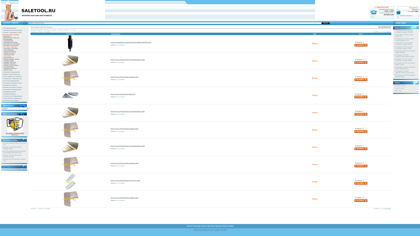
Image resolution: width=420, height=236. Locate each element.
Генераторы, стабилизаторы (12, 78)
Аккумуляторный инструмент (13, 30)
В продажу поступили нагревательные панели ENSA (404, 71)
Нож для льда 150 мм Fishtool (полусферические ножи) (128, 111)
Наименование (115, 34)
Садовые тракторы (10, 64)
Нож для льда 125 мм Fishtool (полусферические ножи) (128, 60)
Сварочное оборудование (11, 72)
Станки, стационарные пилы (12, 32)
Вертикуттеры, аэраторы (11, 38)
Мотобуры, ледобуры (10, 47)
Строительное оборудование (12, 96)
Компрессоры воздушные (11, 74)
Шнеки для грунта (9, 53)
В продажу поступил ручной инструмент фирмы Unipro (404, 47)
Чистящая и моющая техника (12, 83)
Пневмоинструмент (9, 92)
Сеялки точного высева (11, 65)
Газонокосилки (8, 41)
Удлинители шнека (10, 51)
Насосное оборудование (11, 81)
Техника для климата (10, 85)
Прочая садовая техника (11, 59)
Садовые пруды (9, 61)
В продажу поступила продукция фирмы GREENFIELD (405, 67)
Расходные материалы (10, 100)
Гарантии (403, 2)
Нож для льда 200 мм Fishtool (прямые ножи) (124, 163)
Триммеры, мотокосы (10, 68)
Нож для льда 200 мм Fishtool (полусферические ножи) (128, 146)
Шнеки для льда (9, 54)
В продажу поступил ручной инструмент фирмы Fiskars (404, 43)
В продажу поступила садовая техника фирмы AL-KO (404, 39)
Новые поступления (10, 114)
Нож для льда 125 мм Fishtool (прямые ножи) (124, 77)
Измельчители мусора (11, 42)
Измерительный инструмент (12, 87)
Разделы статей (400, 85)
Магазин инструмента (36, 29)
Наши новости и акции (403, 28)
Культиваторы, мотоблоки (12, 44)
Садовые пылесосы (10, 62)
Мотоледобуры (9, 50)
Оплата (389, 2)
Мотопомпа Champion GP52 (15, 133)
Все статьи (398, 90)
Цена (314, 34)
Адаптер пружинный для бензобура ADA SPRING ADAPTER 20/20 (14, 152)
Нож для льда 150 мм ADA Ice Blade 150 (123, 94)
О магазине (382, 2)
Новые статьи (399, 88)
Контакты (411, 2)
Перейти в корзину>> (406, 15)
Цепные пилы (8, 70)
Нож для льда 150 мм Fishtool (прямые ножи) (12, 147)
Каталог (374, 2)
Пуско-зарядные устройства (12, 76)
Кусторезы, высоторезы (11, 45)
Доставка (396, 2)
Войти (417, 2)
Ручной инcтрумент (9, 94)
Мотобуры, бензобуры (11, 48)
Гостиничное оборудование (12, 89)
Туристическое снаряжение (12, 98)
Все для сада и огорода (11, 35)
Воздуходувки (8, 39)
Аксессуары (7, 56)
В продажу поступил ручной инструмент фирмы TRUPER (404, 31)
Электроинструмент (9, 28)
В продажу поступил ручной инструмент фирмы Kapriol (404, 59)
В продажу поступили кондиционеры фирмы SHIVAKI (405, 55)
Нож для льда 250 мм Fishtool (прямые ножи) (124, 198)
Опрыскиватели (9, 57)
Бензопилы (7, 36)
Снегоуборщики (9, 67)
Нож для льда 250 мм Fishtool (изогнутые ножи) (12, 156)
